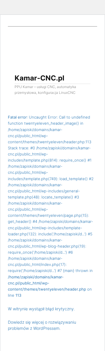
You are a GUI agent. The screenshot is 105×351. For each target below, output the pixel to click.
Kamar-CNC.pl (39, 78)
